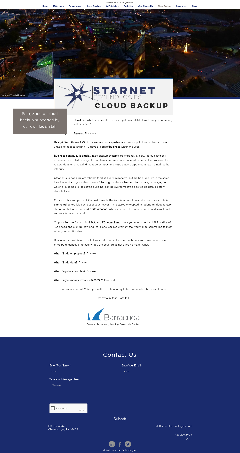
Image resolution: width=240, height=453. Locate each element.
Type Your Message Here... (64, 379)
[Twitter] (128, 444)
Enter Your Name (59, 365)
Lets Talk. (124, 297)
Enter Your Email (131, 365)
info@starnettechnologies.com (119, 2)
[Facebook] (120, 444)
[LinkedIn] (112, 444)
